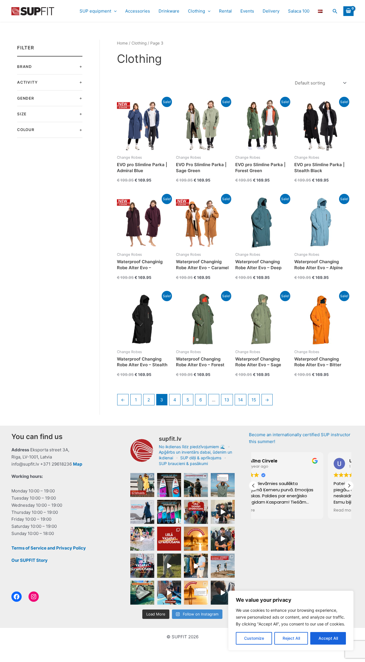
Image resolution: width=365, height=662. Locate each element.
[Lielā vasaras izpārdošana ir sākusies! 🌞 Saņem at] (142, 566)
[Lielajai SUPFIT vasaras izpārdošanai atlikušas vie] (196, 512)
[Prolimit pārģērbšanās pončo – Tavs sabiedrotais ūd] (223, 485)
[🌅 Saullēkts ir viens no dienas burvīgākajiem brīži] (196, 593)
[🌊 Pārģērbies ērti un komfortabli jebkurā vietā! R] (223, 593)
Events (247, 11)
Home (122, 43)
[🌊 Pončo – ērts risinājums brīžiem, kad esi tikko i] (142, 485)
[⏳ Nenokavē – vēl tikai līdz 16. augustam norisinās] (223, 512)
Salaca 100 (298, 11)
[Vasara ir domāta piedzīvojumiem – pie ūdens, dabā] (196, 566)
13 (226, 400)
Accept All (328, 638)
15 (254, 400)
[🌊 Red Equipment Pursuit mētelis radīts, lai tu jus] (142, 512)
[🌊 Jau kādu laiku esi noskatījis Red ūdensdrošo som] (169, 539)
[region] (291, 621)
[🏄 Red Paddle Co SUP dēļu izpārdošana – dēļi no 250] (169, 512)
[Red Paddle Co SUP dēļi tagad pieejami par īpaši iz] (169, 485)
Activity (27, 82)
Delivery (271, 11)
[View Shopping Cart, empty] (348, 11)
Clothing (139, 43)
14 (240, 400)
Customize (254, 638)
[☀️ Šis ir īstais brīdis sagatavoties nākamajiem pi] (223, 539)
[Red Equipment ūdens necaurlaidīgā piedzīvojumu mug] (196, 485)
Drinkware (169, 11)
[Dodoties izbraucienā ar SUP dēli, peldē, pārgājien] (142, 593)
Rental (225, 11)
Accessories (137, 11)
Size (22, 114)
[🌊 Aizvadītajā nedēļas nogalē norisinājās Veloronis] (142, 539)
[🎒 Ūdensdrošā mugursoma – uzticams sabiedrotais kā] (223, 566)
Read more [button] (270, 510)
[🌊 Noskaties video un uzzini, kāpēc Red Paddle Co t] (169, 593)
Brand (24, 66)
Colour (26, 129)
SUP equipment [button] (95, 11)
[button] (114, 11)
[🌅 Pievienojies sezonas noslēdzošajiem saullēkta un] (196, 539)
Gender (25, 98)
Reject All (291, 638)
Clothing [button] (196, 11)
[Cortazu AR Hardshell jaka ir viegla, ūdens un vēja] (169, 566)
